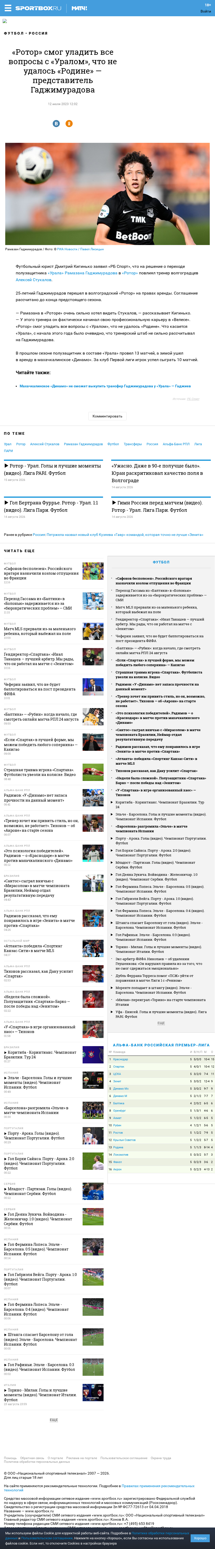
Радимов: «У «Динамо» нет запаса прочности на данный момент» (157, 686)
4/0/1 (197, 1066)
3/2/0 (197, 1074)
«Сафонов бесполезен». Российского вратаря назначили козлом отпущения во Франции (154, 580)
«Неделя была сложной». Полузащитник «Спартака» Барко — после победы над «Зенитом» (161, 780)
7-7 (206, 1096)
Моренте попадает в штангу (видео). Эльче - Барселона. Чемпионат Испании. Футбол (154, 990)
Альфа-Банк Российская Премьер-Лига (161, 1045)
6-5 (206, 1103)
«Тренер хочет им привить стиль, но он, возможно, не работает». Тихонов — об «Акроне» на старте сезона (160, 701)
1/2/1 (197, 1125)
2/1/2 (197, 1096)
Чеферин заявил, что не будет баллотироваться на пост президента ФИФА (159, 638)
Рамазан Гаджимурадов (83, 444)
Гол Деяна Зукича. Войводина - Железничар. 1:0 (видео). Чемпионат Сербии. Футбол (156, 877)
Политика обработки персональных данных (37, 1461)
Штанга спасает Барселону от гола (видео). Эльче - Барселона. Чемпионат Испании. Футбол (159, 925)
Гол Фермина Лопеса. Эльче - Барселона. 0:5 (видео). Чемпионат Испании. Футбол (160, 889)
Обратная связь (32, 1458)
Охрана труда (161, 1458)
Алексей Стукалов (33, 279)
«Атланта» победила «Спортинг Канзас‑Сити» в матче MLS (156, 761)
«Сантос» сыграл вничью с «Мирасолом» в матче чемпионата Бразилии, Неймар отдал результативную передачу (158, 734)
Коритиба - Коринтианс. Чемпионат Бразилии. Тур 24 (160, 804)
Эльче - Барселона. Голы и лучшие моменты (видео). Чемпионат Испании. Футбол (161, 816)
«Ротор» (130, 272)
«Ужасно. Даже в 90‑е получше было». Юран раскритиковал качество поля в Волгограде (157, 473)
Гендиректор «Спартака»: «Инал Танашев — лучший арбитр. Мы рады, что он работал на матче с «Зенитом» (160, 624)
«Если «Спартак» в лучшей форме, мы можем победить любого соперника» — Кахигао (155, 662)
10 (110, 1125)
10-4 (206, 1059)
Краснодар (120, 1059)
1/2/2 (197, 1118)
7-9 (206, 1132)
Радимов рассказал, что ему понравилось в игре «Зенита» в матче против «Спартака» (158, 749)
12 (212, 1066)
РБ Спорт (193, 399)
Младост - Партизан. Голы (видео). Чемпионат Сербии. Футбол (155, 864)
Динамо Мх (120, 1088)
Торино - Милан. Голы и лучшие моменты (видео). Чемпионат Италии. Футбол (159, 949)
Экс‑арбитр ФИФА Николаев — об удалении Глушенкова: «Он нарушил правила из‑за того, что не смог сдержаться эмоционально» (159, 963)
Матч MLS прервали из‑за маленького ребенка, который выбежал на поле (156, 609)
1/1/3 (197, 1147)
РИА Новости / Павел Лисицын (80, 249)
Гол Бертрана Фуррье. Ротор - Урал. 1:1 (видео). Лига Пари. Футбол (51, 506)
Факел (117, 1162)
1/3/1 (197, 1110)
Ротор (20, 444)
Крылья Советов (124, 1140)
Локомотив (120, 1154)
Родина (118, 1147)
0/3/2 (197, 1154)
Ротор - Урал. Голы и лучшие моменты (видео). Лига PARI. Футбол (52, 469)
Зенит (117, 1081)
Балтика (118, 1103)
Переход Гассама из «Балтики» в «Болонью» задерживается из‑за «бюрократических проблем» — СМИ (161, 595)
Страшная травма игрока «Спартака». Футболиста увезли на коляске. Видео (159, 674)
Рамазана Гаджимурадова (91, 272)
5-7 (206, 1140)
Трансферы (133, 444)
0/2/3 (197, 1162)
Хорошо (200, 1538)
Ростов (118, 1132)
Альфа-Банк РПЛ (176, 444)
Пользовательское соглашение (123, 1458)
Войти (206, 11)
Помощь (10, 1458)
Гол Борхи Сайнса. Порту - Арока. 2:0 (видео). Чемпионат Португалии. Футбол (153, 852)
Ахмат (117, 1118)
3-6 (206, 1162)
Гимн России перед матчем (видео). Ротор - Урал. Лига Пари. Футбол (157, 506)
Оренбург (119, 1110)
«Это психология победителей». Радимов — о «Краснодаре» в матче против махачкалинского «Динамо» (158, 718)
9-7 (206, 1088)
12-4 (206, 1081)
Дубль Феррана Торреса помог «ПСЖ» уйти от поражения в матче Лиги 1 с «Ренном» (155, 978)
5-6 (206, 1125)
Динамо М (120, 1096)
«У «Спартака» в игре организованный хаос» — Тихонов (156, 792)
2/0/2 (197, 1103)
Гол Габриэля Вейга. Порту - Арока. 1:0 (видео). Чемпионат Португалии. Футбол (155, 901)
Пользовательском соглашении (47, 1538)
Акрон (117, 1169)
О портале (55, 1458)
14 (110, 1154)
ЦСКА (117, 1074)
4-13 (206, 1169)
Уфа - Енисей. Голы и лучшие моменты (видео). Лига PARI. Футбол (161, 1014)
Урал (8, 444)
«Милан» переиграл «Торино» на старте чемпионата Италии (161, 1002)
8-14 (206, 1147)
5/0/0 (197, 1059)
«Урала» (56, 272)
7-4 (206, 1074)
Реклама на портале (81, 1458)
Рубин (117, 1125)
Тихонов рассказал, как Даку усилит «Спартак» (156, 770)
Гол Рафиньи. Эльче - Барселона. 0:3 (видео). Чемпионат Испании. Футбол (153, 937)
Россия (38, 33)
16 (110, 1169)
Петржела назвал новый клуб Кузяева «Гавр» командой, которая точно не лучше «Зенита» (125, 534)
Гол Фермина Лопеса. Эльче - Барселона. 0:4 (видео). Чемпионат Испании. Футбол (160, 913)
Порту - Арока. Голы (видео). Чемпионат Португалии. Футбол (161, 840)
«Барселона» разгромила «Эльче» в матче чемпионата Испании (151, 828)
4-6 (206, 1110)
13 (110, 1147)
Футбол (14, 33)
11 (212, 1074)
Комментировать (107, 416)
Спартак (118, 1066)
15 (212, 1059)
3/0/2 (197, 1081)
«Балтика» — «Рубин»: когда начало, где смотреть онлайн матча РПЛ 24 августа (158, 650)
